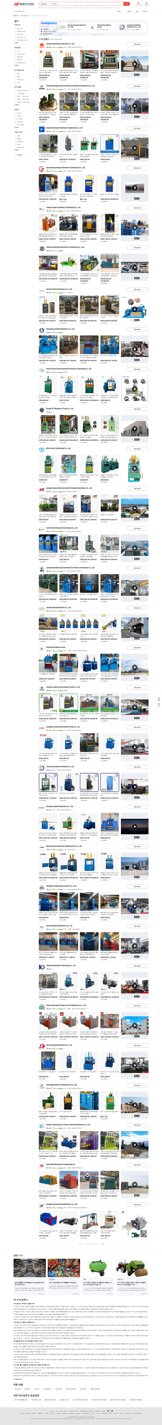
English (28, 1413)
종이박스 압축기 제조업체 (99, 1400)
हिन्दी (110, 1413)
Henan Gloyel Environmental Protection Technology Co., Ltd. (69, 369)
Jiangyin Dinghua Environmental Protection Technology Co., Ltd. (70, 567)
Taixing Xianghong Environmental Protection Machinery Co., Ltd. (70, 86)
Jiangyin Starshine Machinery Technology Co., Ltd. (65, 247)
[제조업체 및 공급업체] (24, 4)
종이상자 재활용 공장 (21, 1400)
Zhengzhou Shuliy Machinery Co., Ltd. (60, 329)
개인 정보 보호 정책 (73, 1411)
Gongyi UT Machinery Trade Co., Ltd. (60, 408)
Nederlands (104, 1413)
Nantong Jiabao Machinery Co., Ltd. (59, 806)
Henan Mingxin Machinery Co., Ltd (59, 926)
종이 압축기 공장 (78, 7)
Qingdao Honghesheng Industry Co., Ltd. (61, 886)
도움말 (129, 11)
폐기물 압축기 (47, 1389)
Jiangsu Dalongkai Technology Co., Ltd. (61, 965)
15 (103, 1244)
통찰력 (104, 1411)
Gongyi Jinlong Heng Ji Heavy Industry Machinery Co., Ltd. (68, 1124)
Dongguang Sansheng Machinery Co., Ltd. (62, 1204)
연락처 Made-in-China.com (86, 1411)
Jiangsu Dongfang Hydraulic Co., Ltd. (60, 766)
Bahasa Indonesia (137, 1413)
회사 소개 (51, 1411)
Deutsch (65, 1413)
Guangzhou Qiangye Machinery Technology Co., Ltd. (65, 167)
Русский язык (85, 1413)
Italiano (78, 1413)
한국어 (92, 1413)
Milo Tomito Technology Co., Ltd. (58, 448)
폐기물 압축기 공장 (67, 7)
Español (59, 1413)
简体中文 (34, 1413)
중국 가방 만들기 (71, 1389)
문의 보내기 (137, 44)
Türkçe (121, 1413)
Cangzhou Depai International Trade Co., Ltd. (63, 727)
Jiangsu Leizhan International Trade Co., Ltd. (63, 687)
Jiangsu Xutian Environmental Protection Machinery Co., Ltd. (69, 488)
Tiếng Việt (127, 1413)
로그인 (146, 5)
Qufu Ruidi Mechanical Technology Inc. (60, 1164)
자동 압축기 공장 (36, 1400)
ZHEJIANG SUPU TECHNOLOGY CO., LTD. (61, 1085)
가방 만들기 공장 (88, 7)
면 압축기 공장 (64, 1400)
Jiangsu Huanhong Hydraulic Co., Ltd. (60, 44)
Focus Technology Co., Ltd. (83, 1417)
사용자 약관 (63, 1411)
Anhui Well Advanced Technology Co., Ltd (61, 528)
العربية (97, 1413)
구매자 (118, 11)
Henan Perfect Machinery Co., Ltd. (59, 289)
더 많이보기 (17, 1379)
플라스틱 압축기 (95, 1389)
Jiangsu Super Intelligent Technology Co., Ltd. (63, 207)
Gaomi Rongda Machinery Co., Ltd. (59, 1045)
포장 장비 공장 (48, 7)
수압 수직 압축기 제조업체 (80, 1400)
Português (71, 1413)
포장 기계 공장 (57, 7)
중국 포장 (18, 1389)
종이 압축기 (59, 1389)
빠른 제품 (97, 1411)
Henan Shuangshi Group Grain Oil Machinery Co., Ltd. (66, 1005)
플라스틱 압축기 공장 (108, 7)
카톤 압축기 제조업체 (135, 1400)
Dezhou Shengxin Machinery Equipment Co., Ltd (64, 128)
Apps (137, 11)
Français (52, 1413)
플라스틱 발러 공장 (50, 1400)
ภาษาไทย (115, 1413)
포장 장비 (27, 1389)
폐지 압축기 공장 (97, 7)
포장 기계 (36, 1389)
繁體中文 (41, 1413)
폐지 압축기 (83, 1389)
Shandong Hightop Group (55, 647)
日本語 (46, 1413)
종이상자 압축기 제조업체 (118, 1400)
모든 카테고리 (20, 11)
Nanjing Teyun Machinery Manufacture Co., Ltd (64, 846)
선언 (57, 1411)
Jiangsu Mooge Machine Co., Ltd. (58, 607)
